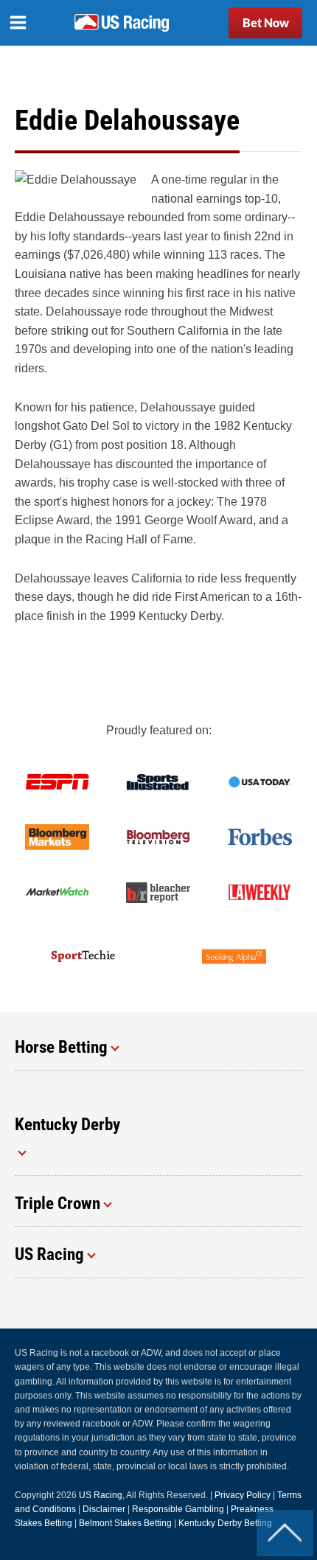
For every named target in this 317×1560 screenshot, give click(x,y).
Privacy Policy (243, 1495)
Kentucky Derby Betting (225, 1523)
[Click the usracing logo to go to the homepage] (121, 23)
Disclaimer (104, 1509)
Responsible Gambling (178, 1509)
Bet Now (266, 22)
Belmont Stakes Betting (125, 1523)
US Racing (100, 1495)
